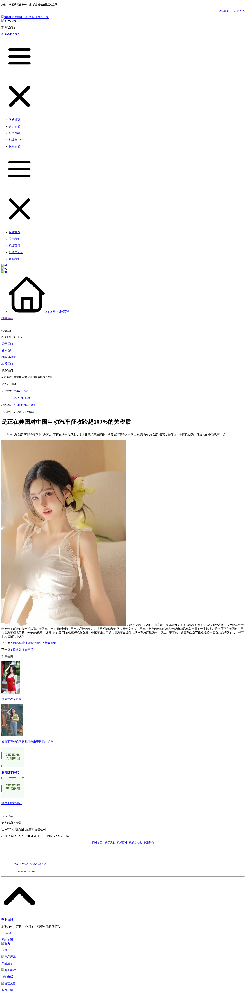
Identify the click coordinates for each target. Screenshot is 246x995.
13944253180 (21, 391)
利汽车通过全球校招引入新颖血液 (34, 642)
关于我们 (7, 343)
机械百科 (64, 311)
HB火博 (50, 311)
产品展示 (7, 963)
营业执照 (7, 919)
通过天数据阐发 (11, 803)
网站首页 (224, 11)
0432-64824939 (10, 34)
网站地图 (7, 939)
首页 (4, 950)
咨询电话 (7, 976)
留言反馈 (7, 990)
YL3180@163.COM (24, 871)
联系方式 (239, 11)
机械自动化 (8, 357)
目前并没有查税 (23, 649)
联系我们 (7, 363)
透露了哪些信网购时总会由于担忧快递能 (27, 741)
